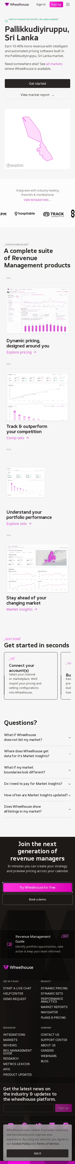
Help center (13, 993)
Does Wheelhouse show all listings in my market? (23, 809)
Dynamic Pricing (54, 988)
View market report (37, 95)
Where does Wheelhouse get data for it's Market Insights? (26, 754)
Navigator (49, 1012)
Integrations (14, 1035)
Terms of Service (48, 1144)
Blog (44, 1061)
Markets (10, 1040)
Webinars (49, 1056)
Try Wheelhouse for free (38, 887)
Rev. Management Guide (17, 1052)
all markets (54, 64)
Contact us (50, 1035)
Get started (37, 83)
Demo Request (14, 999)
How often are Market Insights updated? (36, 795)
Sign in (41, 4)
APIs (6, 1069)
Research (11, 1058)
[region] (37, 139)
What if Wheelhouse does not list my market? (23, 738)
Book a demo (37, 899)
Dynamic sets (52, 993)
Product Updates (17, 1074)
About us (48, 1045)
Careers (47, 1050)
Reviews (10, 1045)
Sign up (56, 4)
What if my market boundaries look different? (24, 770)
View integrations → (37, 200)
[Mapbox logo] (15, 165)
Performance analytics (52, 1000)
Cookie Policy (21, 1144)
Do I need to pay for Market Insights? (33, 784)
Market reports (54, 1007)
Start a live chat (17, 988)
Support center (54, 1040)
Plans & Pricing (53, 1017)
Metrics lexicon (16, 1064)
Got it (37, 1153)
